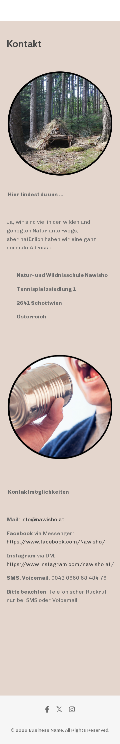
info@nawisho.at (42, 519)
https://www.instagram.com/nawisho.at (59, 564)
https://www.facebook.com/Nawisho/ (56, 541)
